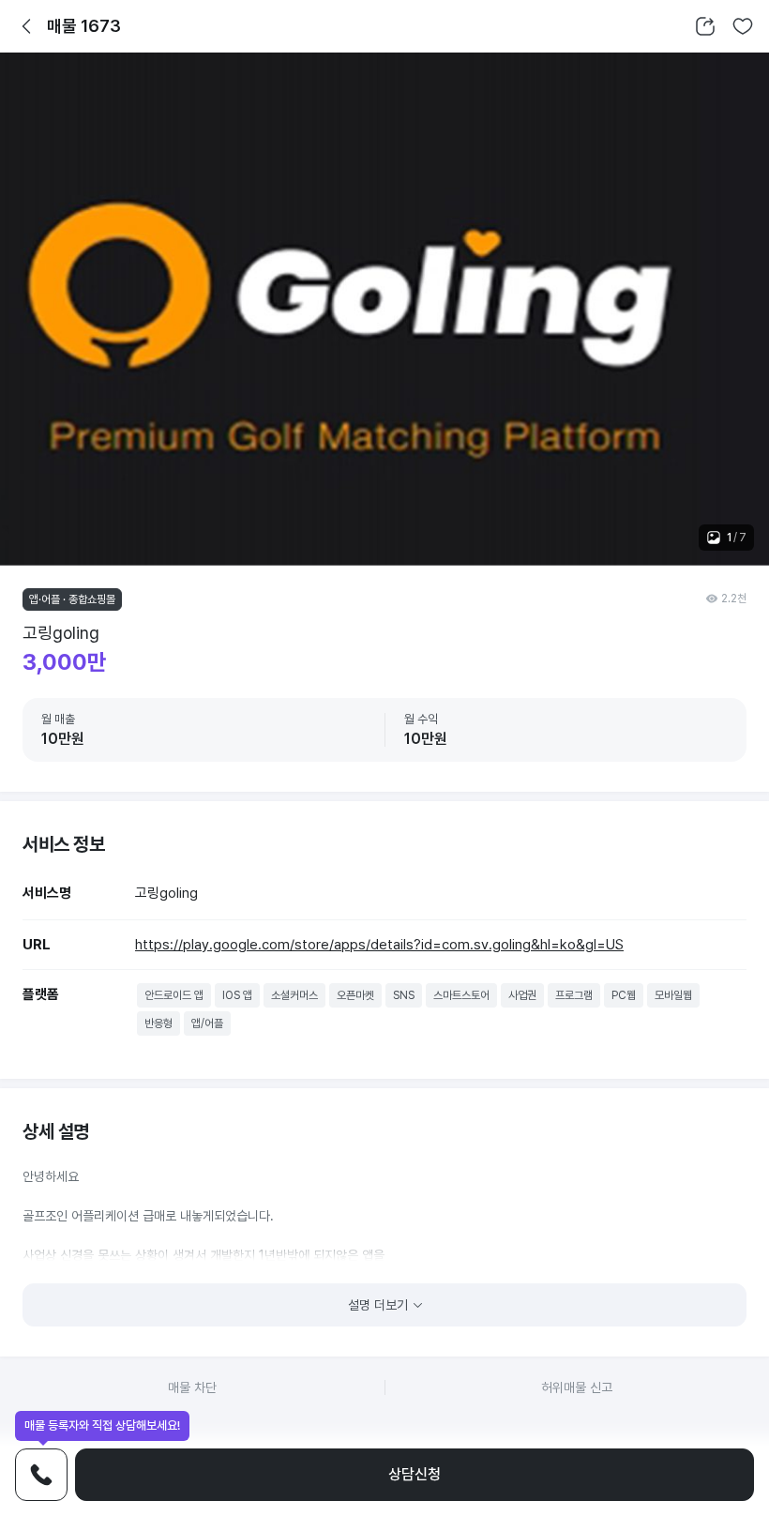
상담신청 (414, 1474)
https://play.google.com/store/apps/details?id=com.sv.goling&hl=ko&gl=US (379, 944)
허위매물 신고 (576, 1387)
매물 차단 (192, 1387)
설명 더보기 (378, 1304)
